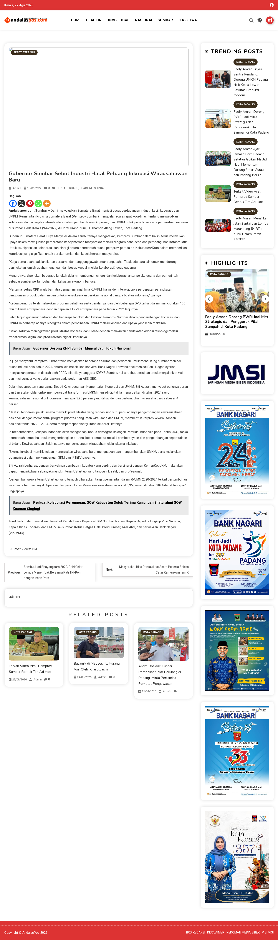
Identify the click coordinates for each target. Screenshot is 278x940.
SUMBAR (165, 20)
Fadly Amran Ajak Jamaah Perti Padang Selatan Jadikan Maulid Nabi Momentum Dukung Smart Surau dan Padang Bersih (250, 162)
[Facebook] (13, 203)
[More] (47, 203)
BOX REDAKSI (195, 932)
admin (17, 188)
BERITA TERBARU (24, 52)
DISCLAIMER (215, 932)
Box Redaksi (270, 20)
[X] (21, 203)
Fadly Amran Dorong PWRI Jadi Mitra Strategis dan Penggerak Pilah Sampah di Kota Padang (251, 122)
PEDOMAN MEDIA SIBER (243, 932)
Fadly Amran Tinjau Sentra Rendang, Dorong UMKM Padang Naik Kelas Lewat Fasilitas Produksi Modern (250, 82)
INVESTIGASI (119, 20)
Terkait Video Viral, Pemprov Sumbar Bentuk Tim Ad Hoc (248, 196)
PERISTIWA (187, 20)
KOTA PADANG (23, 632)
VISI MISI (268, 932)
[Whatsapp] (38, 203)
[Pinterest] (30, 203)
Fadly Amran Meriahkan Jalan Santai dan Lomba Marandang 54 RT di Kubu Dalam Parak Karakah (250, 228)
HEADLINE (95, 20)
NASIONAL (144, 20)
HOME (76, 20)
